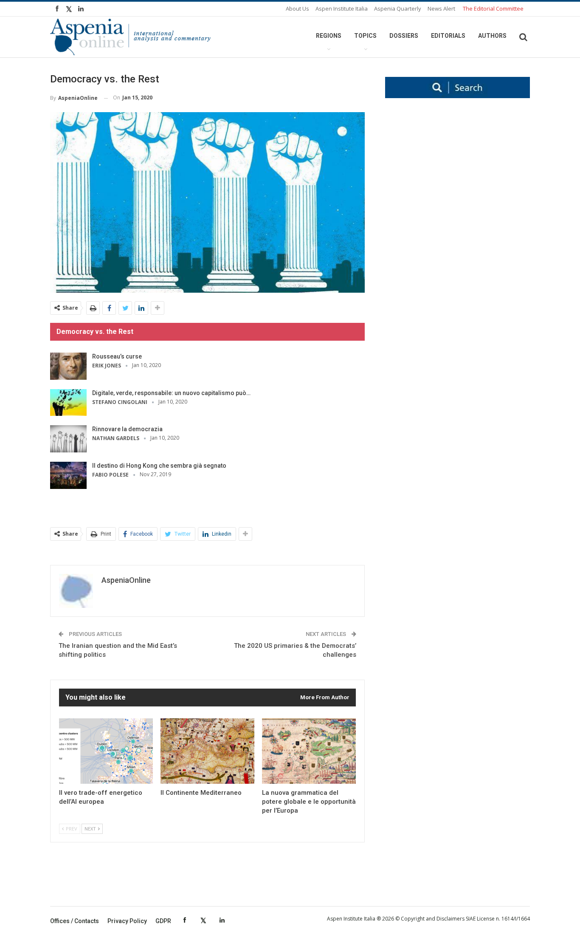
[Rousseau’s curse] (68, 366)
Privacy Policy (127, 921)
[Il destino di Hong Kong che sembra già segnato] (68, 475)
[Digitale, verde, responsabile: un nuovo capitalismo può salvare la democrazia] (68, 402)
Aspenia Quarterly (397, 8)
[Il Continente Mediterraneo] (207, 751)
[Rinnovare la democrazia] (68, 438)
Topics (365, 35)
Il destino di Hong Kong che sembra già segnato (159, 465)
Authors (492, 35)
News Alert (441, 8)
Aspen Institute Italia (341, 8)
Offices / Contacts (74, 921)
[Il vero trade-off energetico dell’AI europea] (106, 751)
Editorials (448, 35)
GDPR (163, 921)
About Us (297, 8)
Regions (328, 35)
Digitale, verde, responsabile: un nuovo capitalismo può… (171, 393)
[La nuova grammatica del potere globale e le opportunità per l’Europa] (309, 751)
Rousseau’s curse (117, 356)
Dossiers (403, 35)
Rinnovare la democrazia (127, 429)
